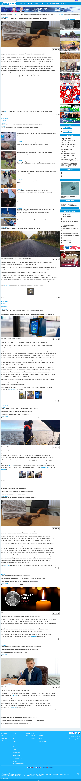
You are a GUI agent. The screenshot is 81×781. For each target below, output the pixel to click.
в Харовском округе (45, 467)
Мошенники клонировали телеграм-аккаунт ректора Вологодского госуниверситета (19, 717)
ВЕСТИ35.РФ (11, 465)
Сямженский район (64, 166)
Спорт (14, 746)
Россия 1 (2, 735)
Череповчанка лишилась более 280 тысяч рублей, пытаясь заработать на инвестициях (37, 200)
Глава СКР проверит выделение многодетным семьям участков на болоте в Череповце (19, 127)
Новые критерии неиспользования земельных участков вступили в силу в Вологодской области (21, 124)
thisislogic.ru (39, 775)
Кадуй (68, 151)
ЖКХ (13, 738)
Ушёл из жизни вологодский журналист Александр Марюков (14, 652)
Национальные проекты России (18, 763)
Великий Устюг (67, 146)
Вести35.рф (7, 111)
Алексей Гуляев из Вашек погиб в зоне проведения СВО (13, 494)
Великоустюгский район (68, 144)
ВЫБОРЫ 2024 (15, 760)
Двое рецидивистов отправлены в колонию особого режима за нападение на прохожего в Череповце (23, 578)
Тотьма (72, 159)
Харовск (75, 163)
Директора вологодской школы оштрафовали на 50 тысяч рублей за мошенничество (37, 142)
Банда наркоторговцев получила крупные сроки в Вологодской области (35, 219)
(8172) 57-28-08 (75, 737)
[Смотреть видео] (8, 136)
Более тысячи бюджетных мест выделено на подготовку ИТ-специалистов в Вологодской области (22, 310)
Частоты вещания (34, 740)
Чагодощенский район (70, 153)
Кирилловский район (66, 159)
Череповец (66, 138)
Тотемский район (74, 160)
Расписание (41, 735)
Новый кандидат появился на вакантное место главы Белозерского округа (17, 491)
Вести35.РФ (12, 389)
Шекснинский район (66, 140)
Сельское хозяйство (16, 752)
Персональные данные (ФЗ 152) (24, 775)
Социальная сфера (16, 736)
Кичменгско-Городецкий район (67, 164)
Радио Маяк (33, 738)
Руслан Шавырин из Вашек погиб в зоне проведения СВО (13, 488)
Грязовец (75, 164)
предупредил (14, 695)
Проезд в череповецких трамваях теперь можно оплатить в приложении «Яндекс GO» (19, 408)
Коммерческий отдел (42, 741)
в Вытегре (3, 469)
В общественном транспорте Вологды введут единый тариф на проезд (16, 414)
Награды (40, 738)
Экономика (15, 744)
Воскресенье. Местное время (6, 740)
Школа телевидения (54, 3)
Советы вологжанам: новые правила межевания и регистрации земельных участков (19, 121)
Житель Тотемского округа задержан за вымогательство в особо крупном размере (36, 171)
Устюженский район (73, 151)
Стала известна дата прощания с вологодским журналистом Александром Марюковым (19, 649)
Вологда (65, 142)
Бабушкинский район (65, 160)
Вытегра (73, 138)
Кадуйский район (74, 158)
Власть (14, 743)
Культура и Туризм (16, 747)
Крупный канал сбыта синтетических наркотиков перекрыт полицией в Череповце (36, 133)
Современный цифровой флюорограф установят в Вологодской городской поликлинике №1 (38, 14)
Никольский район (72, 165)
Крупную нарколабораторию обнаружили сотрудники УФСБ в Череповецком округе (37, 162)
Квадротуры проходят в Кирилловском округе (11, 307)
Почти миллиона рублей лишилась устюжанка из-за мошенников (32, 190)
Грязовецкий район (69, 163)
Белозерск (63, 153)
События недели (4, 738)
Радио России (33, 736)
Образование (15, 750)
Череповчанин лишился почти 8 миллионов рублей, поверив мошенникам (34, 152)
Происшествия (15, 740)
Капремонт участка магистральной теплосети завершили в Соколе (15, 305)
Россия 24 (2, 736)
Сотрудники (41, 736)
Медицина (14, 749)
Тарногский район (64, 165)
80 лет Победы (15, 761)
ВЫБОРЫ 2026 (63, 3)
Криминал (14, 741)
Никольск (69, 158)
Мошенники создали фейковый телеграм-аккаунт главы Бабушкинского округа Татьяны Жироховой (22, 720)
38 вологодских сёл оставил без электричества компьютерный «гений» (16, 723)
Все (13, 735)
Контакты (40, 740)
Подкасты (33, 735)
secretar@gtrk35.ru (75, 739)
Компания (40, 743)
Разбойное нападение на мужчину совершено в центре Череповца (15, 575)
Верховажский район (72, 166)
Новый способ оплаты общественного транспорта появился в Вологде (17, 411)
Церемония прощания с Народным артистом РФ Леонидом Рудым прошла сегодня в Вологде (21, 646)
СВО (13, 757)
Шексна (73, 140)
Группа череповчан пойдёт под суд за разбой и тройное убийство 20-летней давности (19, 581)
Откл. (45, 780)
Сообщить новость (69, 207)
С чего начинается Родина (17, 758)
